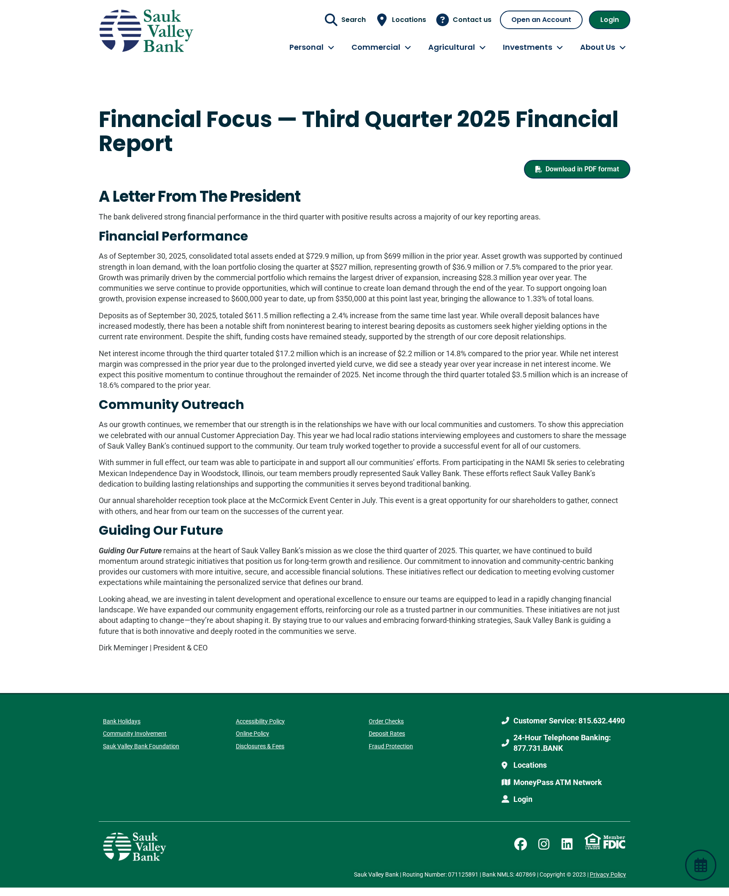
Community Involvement (135, 733)
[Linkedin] (567, 844)
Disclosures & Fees (260, 746)
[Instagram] (543, 844)
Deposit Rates (387, 733)
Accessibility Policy (260, 721)
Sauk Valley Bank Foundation (141, 746)
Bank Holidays (121, 721)
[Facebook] (520, 844)
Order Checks (386, 721)
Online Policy (252, 733)
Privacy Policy (608, 874)
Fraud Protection (391, 746)
